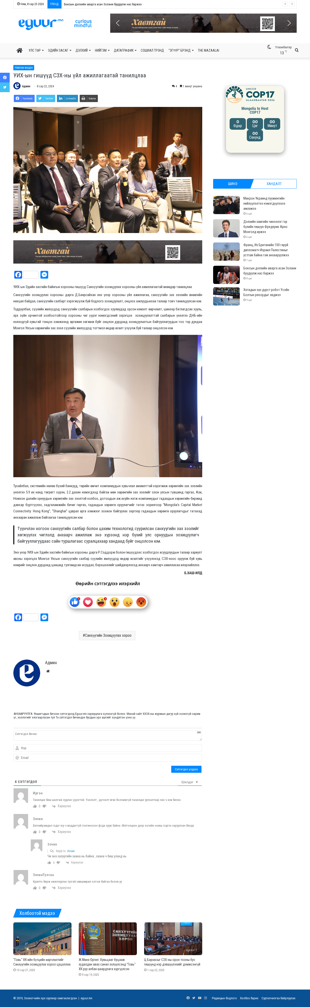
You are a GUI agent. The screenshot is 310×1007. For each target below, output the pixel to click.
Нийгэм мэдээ (24, 67)
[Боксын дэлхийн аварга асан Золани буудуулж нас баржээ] (226, 275)
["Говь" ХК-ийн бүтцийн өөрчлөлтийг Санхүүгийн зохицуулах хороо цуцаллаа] (42, 938)
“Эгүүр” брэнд (180, 50)
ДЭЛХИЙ (82, 50)
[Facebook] (5, 77)
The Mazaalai (208, 50)
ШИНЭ (232, 184)
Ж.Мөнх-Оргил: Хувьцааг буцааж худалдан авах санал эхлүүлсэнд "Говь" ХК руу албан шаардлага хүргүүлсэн (107, 964)
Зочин (71, 851)
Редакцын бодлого (224, 998)
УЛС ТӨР (35, 50)
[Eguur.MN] (55, 24)
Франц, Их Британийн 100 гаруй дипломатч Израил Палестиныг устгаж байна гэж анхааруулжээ (266, 250)
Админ (26, 86)
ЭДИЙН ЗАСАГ (58, 50)
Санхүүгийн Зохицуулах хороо (108, 635)
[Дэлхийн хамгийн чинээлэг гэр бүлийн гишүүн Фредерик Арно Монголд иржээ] (226, 228)
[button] (203, 23)
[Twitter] (5, 87)
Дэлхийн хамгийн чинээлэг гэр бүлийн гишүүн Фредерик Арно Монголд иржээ (265, 227)
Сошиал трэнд (152, 50)
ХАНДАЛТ (274, 184)
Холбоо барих (249, 998)
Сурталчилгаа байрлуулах (278, 998)
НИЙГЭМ (101, 50)
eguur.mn (86, 998)
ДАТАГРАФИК (123, 50)
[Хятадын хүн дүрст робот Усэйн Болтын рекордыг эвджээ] (226, 296)
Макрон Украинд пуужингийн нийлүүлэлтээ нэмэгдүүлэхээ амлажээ (264, 203)
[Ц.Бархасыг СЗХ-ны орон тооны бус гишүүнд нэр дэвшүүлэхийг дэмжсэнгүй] (173, 938)
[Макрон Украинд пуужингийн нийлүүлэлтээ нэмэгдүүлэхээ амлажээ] (226, 205)
